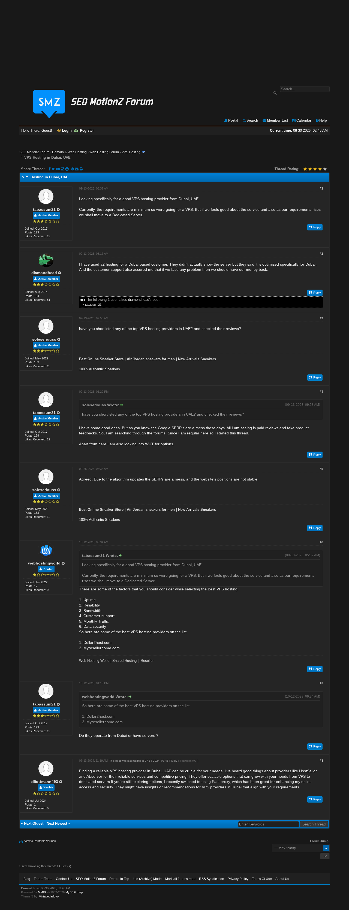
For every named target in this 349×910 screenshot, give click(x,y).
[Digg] (58, 169)
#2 (321, 253)
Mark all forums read (180, 879)
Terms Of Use (262, 879)
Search (252, 120)
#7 (321, 683)
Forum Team (43, 879)
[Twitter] (53, 169)
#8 (321, 760)
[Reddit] (67, 169)
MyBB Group (74, 892)
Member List (277, 120)
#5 (321, 468)
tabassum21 (44, 209)
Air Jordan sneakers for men (151, 359)
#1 (321, 188)
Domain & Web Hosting (69, 152)
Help (323, 120)
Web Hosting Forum (104, 152)
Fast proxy (221, 781)
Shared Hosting (124, 661)
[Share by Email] (77, 169)
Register (87, 130)
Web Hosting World (94, 661)
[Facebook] (49, 169)
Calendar (303, 120)
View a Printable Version (40, 841)
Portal (233, 120)
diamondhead (44, 273)
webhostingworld (44, 563)
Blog (26, 879)
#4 (321, 391)
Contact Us (64, 879)
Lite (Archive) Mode (147, 879)
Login (67, 130)
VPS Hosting (131, 152)
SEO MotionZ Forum (34, 152)
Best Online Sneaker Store (101, 359)
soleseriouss (44, 339)
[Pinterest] (73, 169)
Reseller (147, 661)
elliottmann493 (44, 781)
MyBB (42, 892)
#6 (321, 542)
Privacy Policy (238, 879)
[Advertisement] (174, 40)
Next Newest (57, 823)
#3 (321, 318)
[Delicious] (62, 169)
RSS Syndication (211, 879)
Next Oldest (33, 823)
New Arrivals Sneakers (197, 359)
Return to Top (119, 879)
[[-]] (82, 300)
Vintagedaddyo (49, 896)
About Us (282, 879)
